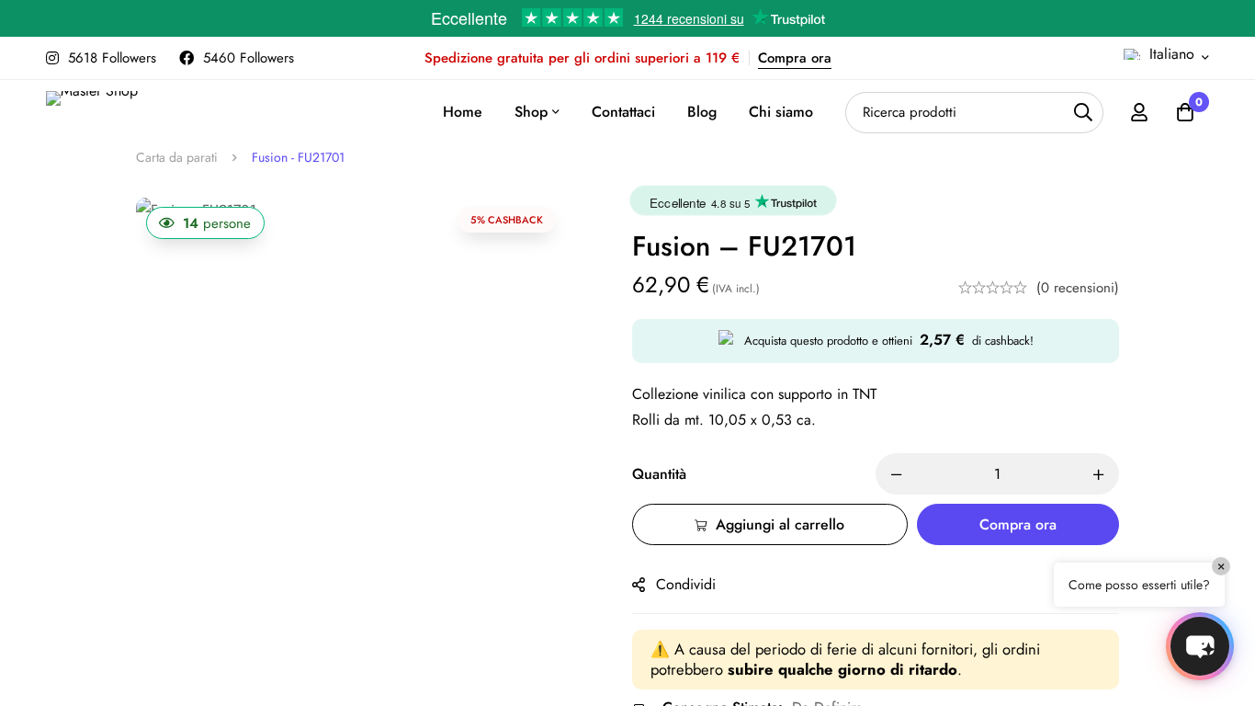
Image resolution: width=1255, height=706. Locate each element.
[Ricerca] (1082, 112)
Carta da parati (177, 157)
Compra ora (794, 58)
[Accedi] (1139, 112)
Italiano (1171, 53)
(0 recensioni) (1077, 288)
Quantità (659, 473)
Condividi (686, 584)
